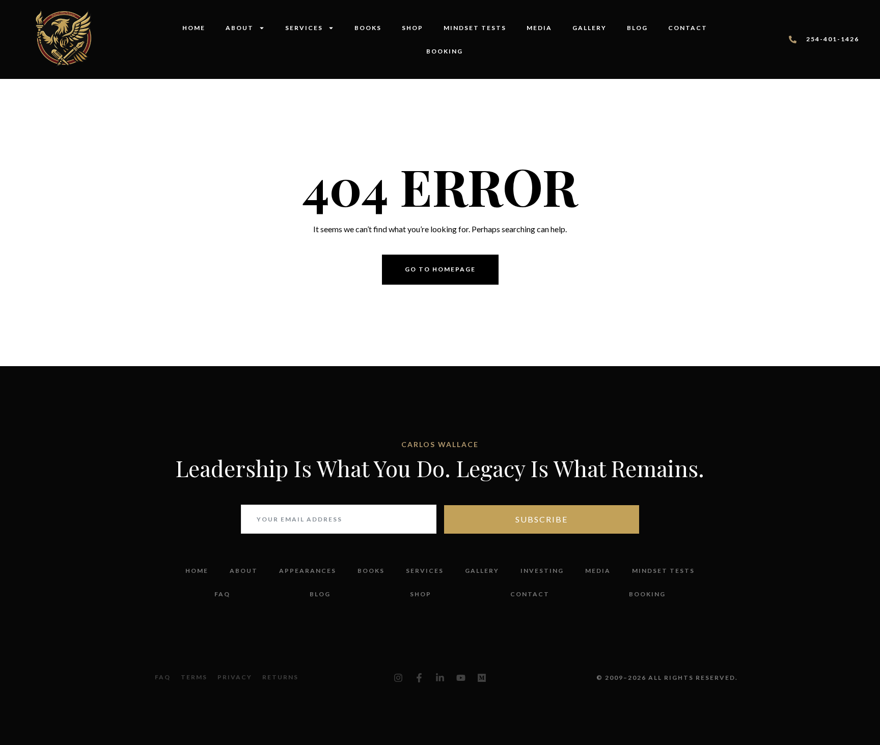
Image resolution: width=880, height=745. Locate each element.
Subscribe (541, 519)
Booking (444, 51)
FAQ (222, 594)
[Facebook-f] (419, 678)
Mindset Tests (475, 28)
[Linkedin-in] (440, 678)
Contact (687, 28)
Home (193, 28)
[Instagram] (398, 678)
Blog (637, 28)
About (240, 28)
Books (367, 28)
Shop (412, 28)
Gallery (589, 28)
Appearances (307, 570)
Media (539, 28)
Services (304, 28)
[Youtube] (461, 678)
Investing (542, 570)
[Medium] (482, 678)
